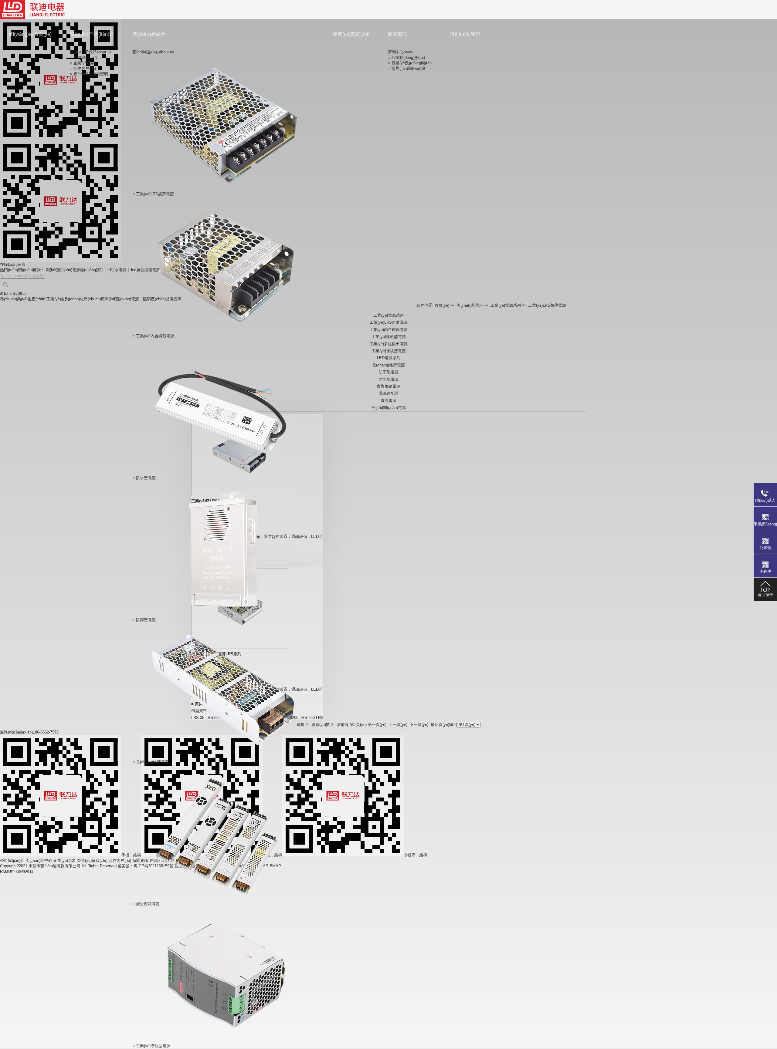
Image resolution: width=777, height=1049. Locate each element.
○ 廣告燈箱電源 (146, 904)
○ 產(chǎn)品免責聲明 (89, 74)
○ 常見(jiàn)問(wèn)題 (406, 68)
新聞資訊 (397, 34)
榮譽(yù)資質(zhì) (351, 34)
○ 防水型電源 (144, 478)
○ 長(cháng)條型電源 (150, 762)
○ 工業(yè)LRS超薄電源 (153, 194)
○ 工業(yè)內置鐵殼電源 (153, 336)
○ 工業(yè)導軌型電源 (151, 1046)
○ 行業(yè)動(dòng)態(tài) (410, 63)
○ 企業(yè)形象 (83, 63)
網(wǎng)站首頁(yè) (30, 34)
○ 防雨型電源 (144, 620)
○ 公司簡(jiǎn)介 (84, 57)
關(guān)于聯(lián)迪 (92, 34)
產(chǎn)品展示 (148, 34)
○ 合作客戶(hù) (83, 68)
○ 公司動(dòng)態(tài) (406, 57)
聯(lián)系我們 (465, 34)
